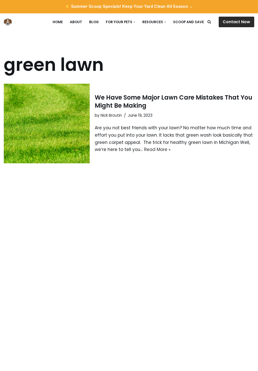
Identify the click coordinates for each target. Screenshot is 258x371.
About (76, 22)
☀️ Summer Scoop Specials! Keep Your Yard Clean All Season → (129, 6)
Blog (94, 22)
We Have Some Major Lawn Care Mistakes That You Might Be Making (173, 101)
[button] (134, 22)
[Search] (209, 22)
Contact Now (236, 22)
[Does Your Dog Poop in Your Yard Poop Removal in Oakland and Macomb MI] (9, 22)
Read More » (157, 149)
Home (58, 22)
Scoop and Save (188, 22)
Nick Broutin (111, 115)
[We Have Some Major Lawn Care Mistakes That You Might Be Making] (47, 123)
